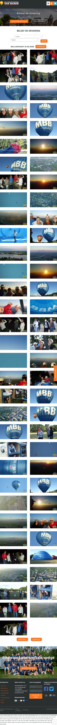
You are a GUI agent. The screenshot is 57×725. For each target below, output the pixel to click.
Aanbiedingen (5, 693)
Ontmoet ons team (28, 668)
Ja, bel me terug (36, 696)
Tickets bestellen (55, 373)
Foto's (2, 700)
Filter (44, 41)
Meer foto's (22, 639)
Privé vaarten (4, 690)
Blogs (2, 702)
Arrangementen (5, 698)
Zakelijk (3, 695)
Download (41, 46)
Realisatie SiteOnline (52, 709)
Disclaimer (25, 710)
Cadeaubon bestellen (19, 21)
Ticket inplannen (39, 21)
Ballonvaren (4, 688)
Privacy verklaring (18, 709)
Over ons (3, 686)
